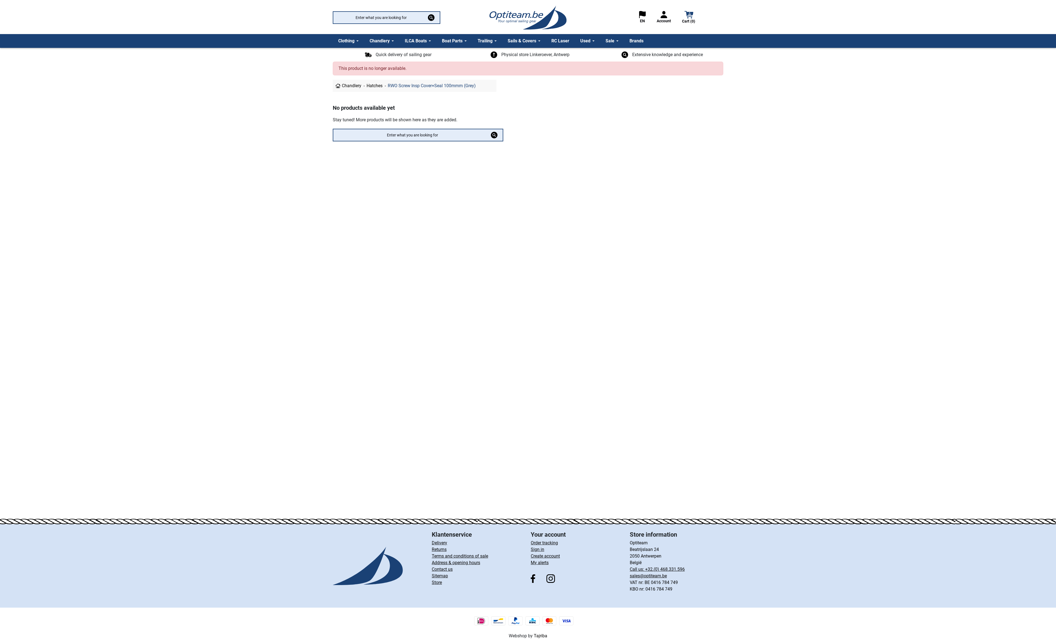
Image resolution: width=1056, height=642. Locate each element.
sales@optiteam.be (648, 575)
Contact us (442, 569)
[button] (688, 17)
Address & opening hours (456, 562)
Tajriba (540, 635)
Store (437, 582)
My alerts (540, 562)
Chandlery (351, 85)
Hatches (375, 85)
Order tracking (544, 542)
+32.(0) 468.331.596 (665, 569)
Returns (439, 549)
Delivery (439, 542)
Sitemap (440, 575)
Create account (545, 556)
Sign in (537, 549)
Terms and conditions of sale (460, 556)
